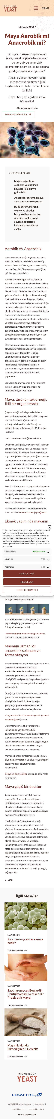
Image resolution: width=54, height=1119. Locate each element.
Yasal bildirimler (18, 1109)
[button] (49, 527)
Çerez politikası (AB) (36, 1109)
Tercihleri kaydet (27, 590)
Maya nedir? (14, 935)
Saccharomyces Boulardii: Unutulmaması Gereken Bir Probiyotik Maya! (26, 994)
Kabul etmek (27, 573)
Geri (10, 880)
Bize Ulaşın (39, 1104)
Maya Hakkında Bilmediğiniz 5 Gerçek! (23, 1047)
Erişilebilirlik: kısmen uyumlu (19, 1104)
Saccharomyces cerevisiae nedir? (25, 941)
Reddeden (27, 581)
